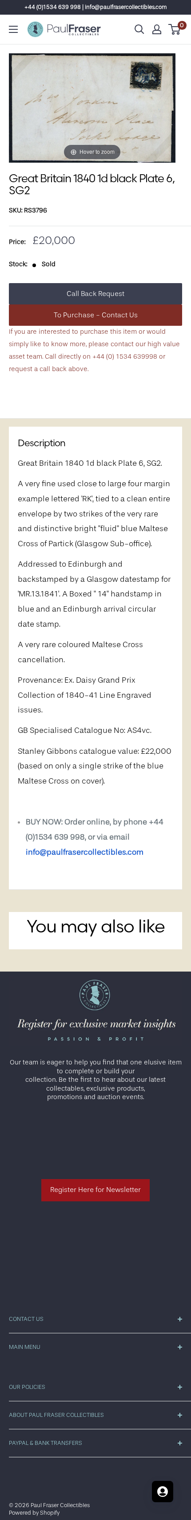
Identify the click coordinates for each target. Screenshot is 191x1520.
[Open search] (139, 29)
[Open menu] (13, 29)
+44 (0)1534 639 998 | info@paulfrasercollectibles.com (95, 7)
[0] (174, 29)
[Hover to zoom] (92, 108)
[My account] (156, 29)
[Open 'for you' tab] (162, 1491)
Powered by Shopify (34, 1512)
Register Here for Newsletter (95, 1190)
